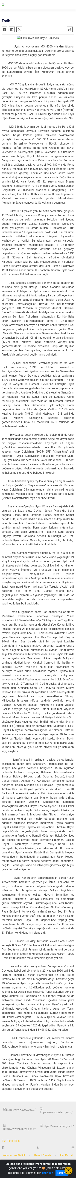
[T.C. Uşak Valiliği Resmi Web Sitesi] (23, 5)
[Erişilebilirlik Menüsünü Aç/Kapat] (68, 1170)
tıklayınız (47, 1172)
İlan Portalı (66, 1155)
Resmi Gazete (42, 1155)
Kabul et (61, 1172)
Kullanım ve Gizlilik (14, 1155)
